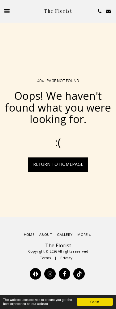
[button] (7, 11)
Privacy (66, 257)
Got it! (94, 301)
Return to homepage (58, 164)
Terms (45, 257)
